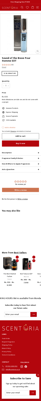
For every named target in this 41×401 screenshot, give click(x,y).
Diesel (4, 67)
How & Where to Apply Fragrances (16, 163)
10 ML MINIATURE (10, 73)
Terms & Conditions (8, 355)
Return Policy (6, 348)
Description (7, 152)
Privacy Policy (6, 351)
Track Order (6, 338)
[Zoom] (38, 51)
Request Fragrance (8, 342)
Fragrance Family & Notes (12, 158)
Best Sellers (20, 253)
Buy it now (20, 143)
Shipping (13, 131)
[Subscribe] (32, 392)
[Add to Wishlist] (17, 260)
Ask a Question (8, 169)
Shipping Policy (7, 345)
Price (4, 92)
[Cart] (32, 7)
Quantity (5, 81)
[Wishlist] (27, 7)
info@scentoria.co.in (13, 369)
